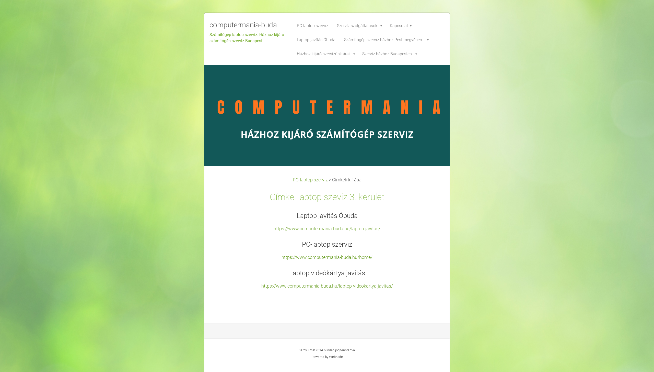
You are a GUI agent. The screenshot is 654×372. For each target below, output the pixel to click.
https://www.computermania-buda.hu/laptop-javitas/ (327, 228)
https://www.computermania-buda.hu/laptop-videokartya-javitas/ (327, 286)
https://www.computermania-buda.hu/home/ (327, 257)
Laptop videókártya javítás (327, 273)
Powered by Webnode (327, 357)
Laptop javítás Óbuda (327, 216)
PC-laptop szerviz (310, 179)
